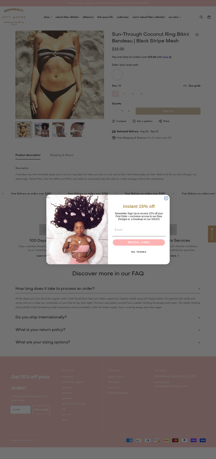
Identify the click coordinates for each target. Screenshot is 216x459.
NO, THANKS (138, 252)
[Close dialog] (166, 198)
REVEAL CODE (139, 242)
